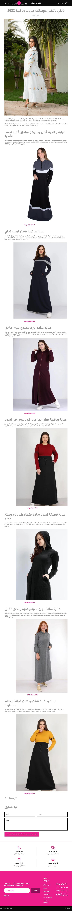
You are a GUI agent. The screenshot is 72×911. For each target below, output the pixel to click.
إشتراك (35, 890)
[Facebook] (5, 895)
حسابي (45, 888)
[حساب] (62, 3)
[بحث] (58, 3)
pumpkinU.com (8, 908)
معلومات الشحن (48, 897)
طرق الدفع (46, 894)
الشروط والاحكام (68, 908)
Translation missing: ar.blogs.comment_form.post (22, 834)
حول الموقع (47, 885)
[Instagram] (8, 895)
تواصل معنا (47, 891)
